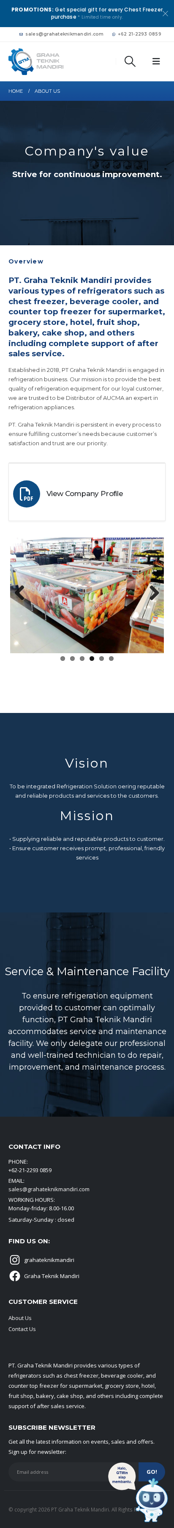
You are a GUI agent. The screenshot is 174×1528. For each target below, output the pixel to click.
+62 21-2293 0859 (139, 34)
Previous (22, 593)
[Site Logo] (35, 61)
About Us (20, 1318)
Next (151, 593)
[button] (130, 61)
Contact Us (22, 1329)
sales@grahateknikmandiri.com (64, 34)
